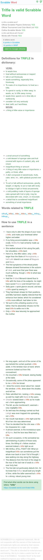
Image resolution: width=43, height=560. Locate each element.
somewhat (32, 437)
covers (17, 386)
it (6, 180)
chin (15, 421)
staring (33, 375)
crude (8, 242)
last (19, 462)
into (28, 413)
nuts (20, 196)
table (13, 377)
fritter (26, 90)
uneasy (37, 394)
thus (34, 278)
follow (10, 275)
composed (15, 174)
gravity (37, 183)
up (38, 242)
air (32, 446)
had (22, 242)
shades (38, 388)
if (17, 104)
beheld (12, 364)
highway (35, 457)
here (12, 245)
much (8, 272)
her (7, 251)
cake (29, 158)
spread (13, 194)
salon (36, 397)
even (19, 270)
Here (8, 253)
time (15, 71)
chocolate (36, 196)
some (19, 380)
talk (7, 76)
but (33, 473)
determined (26, 421)
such (11, 303)
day (21, 457)
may (32, 194)
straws (22, 292)
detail (9, 199)
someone (9, 369)
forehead (28, 234)
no (16, 85)
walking (13, 457)
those (29, 440)
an (22, 259)
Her (7, 418)
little (15, 110)
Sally (8, 286)
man (13, 454)
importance (22, 85)
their (30, 292)
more (13, 300)
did (14, 468)
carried (29, 410)
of (14, 85)
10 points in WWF (10, 45)
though (22, 272)
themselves (24, 267)
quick (18, 286)
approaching (20, 402)
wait (29, 470)
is (16, 199)
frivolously (18, 76)
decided (16, 424)
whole (8, 454)
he (35, 281)
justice (22, 440)
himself (29, 283)
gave (12, 286)
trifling (37, 213)
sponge (23, 158)
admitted (14, 394)
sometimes (28, 451)
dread (29, 264)
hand (32, 366)
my (8, 240)
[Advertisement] (21, 133)
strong (12, 476)
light (18, 188)
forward (26, 375)
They (8, 292)
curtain (21, 364)
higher (8, 237)
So (7, 410)
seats (29, 462)
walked (12, 248)
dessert (14, 158)
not (14, 101)
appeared (36, 380)
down (28, 388)
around (30, 286)
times (8, 443)
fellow (25, 443)
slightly (24, 294)
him (25, 248)
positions (36, 292)
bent (25, 251)
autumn (38, 267)
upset (13, 289)
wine (13, 177)
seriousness (21, 74)
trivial (15, 172)
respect (32, 74)
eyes (38, 429)
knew (10, 470)
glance (24, 286)
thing (9, 110)
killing (16, 443)
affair (21, 172)
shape (27, 231)
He (7, 361)
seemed (33, 405)
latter (22, 473)
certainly (27, 242)
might (39, 281)
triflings (5, 216)
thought (35, 454)
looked (17, 369)
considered (22, 199)
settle (18, 308)
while (14, 473)
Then (8, 424)
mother (12, 314)
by (17, 289)
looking (25, 394)
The (7, 264)
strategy (22, 410)
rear (10, 462)
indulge (11, 188)
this (15, 253)
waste (10, 71)
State (20, 256)
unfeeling (22, 303)
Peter (8, 394)
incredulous (31, 429)
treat (7, 74)
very (18, 101)
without (13, 74)
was (30, 240)
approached (35, 311)
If (6, 240)
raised (37, 386)
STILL (18, 448)
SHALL (12, 448)
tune (23, 454)
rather (35, 234)
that (13, 199)
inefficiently (10, 98)
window (19, 366)
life (28, 308)
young (24, 476)
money (28, 93)
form (12, 402)
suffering (14, 272)
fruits (36, 174)
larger (8, 256)
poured (34, 177)
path (37, 248)
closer (23, 386)
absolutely (22, 305)
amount (15, 155)
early (35, 440)
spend (10, 90)
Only (8, 311)
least (8, 308)
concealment (11, 372)
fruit (36, 158)
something (15, 79)
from (34, 283)
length (38, 470)
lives (19, 281)
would (25, 470)
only (13, 231)
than (13, 256)
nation (24, 253)
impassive (13, 427)
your (34, 231)
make (10, 85)
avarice (30, 303)
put (34, 451)
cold (9, 158)
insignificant (11, 166)
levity (37, 185)
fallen (29, 300)
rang (10, 361)
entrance (9, 297)
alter (19, 231)
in (14, 90)
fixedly (38, 375)
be (36, 194)
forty (12, 465)
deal (7, 104)
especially (25, 79)
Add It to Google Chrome (15, 49)
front (26, 459)
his (24, 281)
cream (8, 164)
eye (7, 364)
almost (10, 429)
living (12, 240)
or (28, 74)
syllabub (27, 177)
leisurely (23, 311)
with (12, 104)
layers (19, 161)
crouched (12, 375)
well (9, 397)
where (37, 366)
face (22, 432)
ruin (38, 283)
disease (9, 267)
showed (16, 267)
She (7, 248)
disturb (32, 468)
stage (36, 459)
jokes (30, 380)
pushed (28, 364)
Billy (11, 294)
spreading (35, 413)
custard (27, 161)
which (26, 297)
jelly (33, 161)
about (28, 386)
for (7, 245)
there (31, 270)
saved (12, 283)
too (18, 383)
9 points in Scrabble (11, 42)
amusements (32, 188)
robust (18, 476)
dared (29, 278)
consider (9, 101)
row (22, 462)
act (12, 76)
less (17, 311)
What (33, 448)
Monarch (23, 278)
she (16, 405)
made (20, 191)
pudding (14, 191)
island (16, 259)
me (34, 305)
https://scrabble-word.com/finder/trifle (19, 487)
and (32, 158)
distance (12, 459)
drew (9, 386)
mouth (12, 418)
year (27, 270)
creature (32, 443)
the (23, 231)
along (29, 248)
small (9, 155)
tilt (7, 421)
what (35, 272)
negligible (14, 407)
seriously (24, 101)
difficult (19, 300)
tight (32, 418)
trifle (7, 87)
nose (39, 231)
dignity (17, 185)
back (17, 454)
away (31, 90)
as (36, 85)
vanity (18, 90)
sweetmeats (28, 174)
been (19, 294)
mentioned (23, 405)
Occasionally (11, 380)
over (39, 177)
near (25, 366)
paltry (8, 172)
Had (7, 278)
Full (28, 454)
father (8, 305)
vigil (23, 427)
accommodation (21, 240)
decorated (10, 196)
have (9, 231)
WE (7, 448)
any (33, 470)
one (18, 457)
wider (17, 237)
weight (8, 185)
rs (24, 213)
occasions (17, 437)
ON (28, 448)
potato (35, 264)
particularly (23, 468)
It (6, 429)
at (28, 366)
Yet (7, 303)
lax (38, 437)
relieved (31, 294)
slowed (16, 399)
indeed (16, 446)
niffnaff (5, 213)
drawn (16, 292)
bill (10, 405)
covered (9, 161)
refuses (30, 305)
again (15, 361)
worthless (23, 104)
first (11, 264)
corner (33, 361)
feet (15, 465)
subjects (29, 281)
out (23, 361)
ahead (18, 248)
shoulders (13, 251)
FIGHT (24, 448)
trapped (23, 413)
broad (22, 383)
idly (32, 96)
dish (9, 174)
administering (11, 440)
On (7, 437)
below (20, 297)
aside (8, 366)
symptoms (17, 264)
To (7, 85)
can (21, 451)
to (6, 71)
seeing (22, 289)
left (10, 391)
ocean (26, 259)
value (20, 110)
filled (30, 432)
